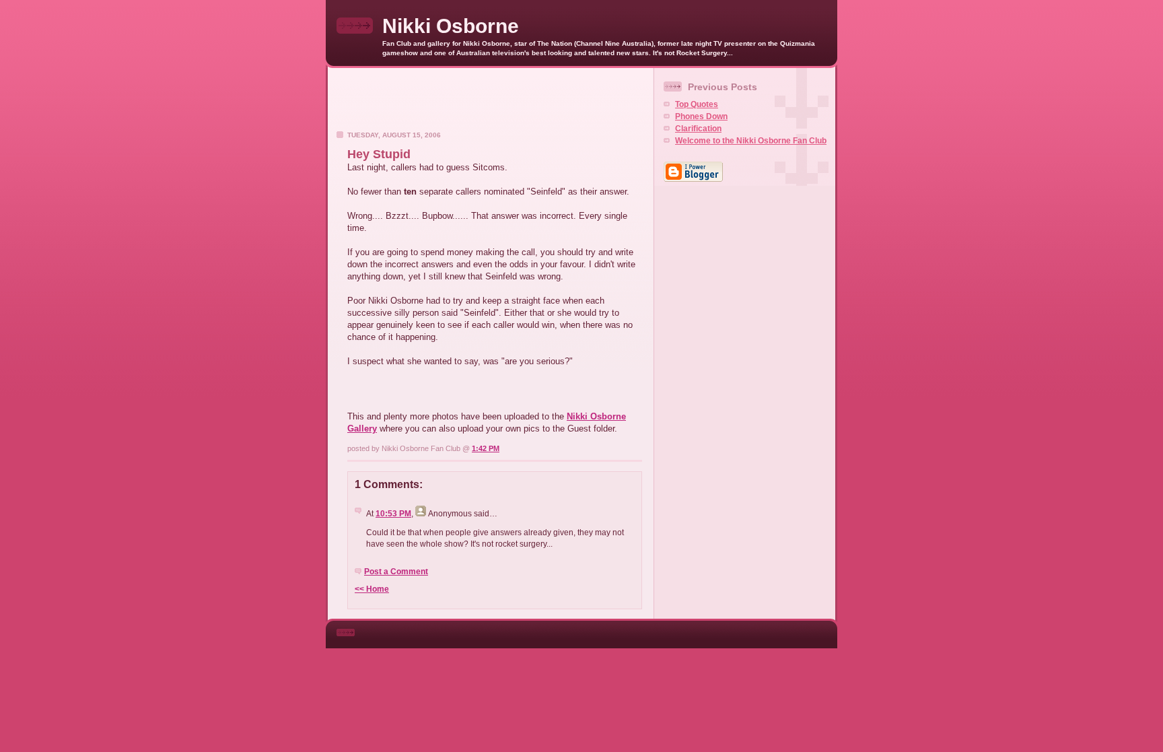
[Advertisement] (490, 103)
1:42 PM (485, 448)
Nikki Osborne (450, 26)
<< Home (372, 589)
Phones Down (701, 116)
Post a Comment (396, 571)
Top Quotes (696, 104)
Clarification (698, 128)
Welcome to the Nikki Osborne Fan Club (750, 140)
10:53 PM (393, 513)
